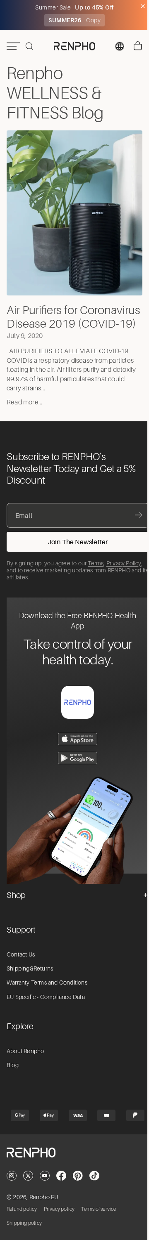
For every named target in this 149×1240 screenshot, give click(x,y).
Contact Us (21, 968)
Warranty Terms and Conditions (47, 996)
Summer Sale (51, 7)
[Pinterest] (78, 1189)
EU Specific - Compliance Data (46, 1010)
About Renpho (25, 1064)
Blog (13, 1079)
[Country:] (115, 46)
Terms (95, 577)
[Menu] (13, 46)
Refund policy (22, 1223)
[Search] (29, 46)
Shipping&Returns (30, 982)
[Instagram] (12, 1189)
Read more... (24, 416)
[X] (28, 1189)
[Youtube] (45, 1189)
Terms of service (98, 1223)
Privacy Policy (124, 577)
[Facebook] (61, 1189)
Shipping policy (24, 1237)
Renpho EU (43, 1210)
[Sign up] (78, 555)
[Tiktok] (94, 1189)
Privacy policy (59, 1223)
